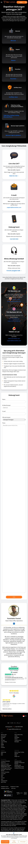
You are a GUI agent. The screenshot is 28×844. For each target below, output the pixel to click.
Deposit (13, 60)
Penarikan (13, 78)
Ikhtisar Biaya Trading (19, 752)
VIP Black (3, 740)
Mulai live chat (13, 175)
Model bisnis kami (5, 764)
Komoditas (17, 737)
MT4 (2, 753)
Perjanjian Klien (18, 761)
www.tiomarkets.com (14, 299)
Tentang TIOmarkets (5, 761)
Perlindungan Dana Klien (6, 768)
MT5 (2, 755)
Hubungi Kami (4, 780)
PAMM (2, 744)
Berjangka (17, 741)
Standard (3, 737)
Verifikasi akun (13, 97)
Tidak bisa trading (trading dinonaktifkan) (11, 116)
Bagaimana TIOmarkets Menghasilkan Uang (6, 766)
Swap (16, 755)
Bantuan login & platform (13, 135)
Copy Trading (4, 741)
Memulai (13, 40)
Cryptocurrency (18, 740)
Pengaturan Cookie (14, 786)
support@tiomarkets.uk (14, 321)
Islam (2, 743)
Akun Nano (3, 736)
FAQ (2, 776)
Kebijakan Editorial (5, 788)
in (14, 623)
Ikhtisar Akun (4, 734)
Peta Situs (13, 788)
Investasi (3, 747)
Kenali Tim (3, 762)
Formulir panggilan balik (13, 270)
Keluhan (3, 777)
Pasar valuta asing (18, 734)
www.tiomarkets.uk (14, 319)
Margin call (17, 756)
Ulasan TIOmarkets (5, 772)
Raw (2, 738)
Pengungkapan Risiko (19, 766)
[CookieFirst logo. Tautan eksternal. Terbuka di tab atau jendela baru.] (13, 833)
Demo (2, 746)
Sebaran (16, 753)
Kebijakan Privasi (4, 786)
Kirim (14, 597)
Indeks (16, 736)
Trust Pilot (3, 773)
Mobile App (3, 752)
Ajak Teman (3, 782)
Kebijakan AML (18, 765)
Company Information (19, 768)
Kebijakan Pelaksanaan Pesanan (20, 763)
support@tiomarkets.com (14, 207)
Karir (2, 779)
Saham (16, 738)
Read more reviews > (7, 708)
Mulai (2, 775)
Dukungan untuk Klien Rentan (6, 770)
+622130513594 (14, 239)
